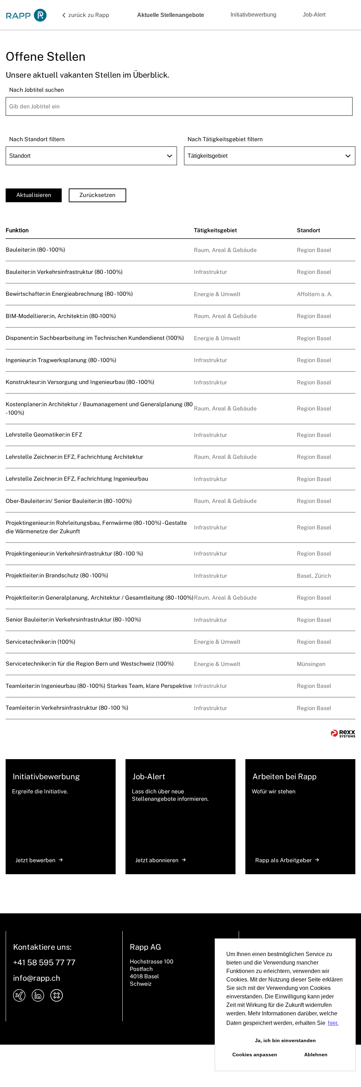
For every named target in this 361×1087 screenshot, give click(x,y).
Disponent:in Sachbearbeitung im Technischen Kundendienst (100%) (95, 338)
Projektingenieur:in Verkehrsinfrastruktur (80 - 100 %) (74, 553)
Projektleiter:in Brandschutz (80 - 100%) (57, 575)
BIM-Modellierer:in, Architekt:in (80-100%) (61, 316)
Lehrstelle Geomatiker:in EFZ (44, 434)
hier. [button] (333, 1023)
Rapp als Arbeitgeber (283, 860)
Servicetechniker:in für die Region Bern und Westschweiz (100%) (90, 663)
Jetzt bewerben (35, 860)
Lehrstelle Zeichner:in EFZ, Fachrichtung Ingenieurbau (77, 478)
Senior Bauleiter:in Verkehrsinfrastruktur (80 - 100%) (73, 619)
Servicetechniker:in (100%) (40, 641)
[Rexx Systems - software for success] (343, 733)
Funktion (17, 230)
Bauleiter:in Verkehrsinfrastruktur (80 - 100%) (64, 272)
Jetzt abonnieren (156, 860)
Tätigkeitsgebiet (215, 230)
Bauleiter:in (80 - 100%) (35, 249)
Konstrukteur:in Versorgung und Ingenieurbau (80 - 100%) (80, 382)
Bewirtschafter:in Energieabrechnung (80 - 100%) (69, 293)
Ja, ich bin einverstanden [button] (285, 1040)
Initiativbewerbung (253, 15)
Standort (308, 230)
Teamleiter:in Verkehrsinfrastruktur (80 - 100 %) (67, 707)
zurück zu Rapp (88, 15)
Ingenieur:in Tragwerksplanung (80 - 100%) (61, 360)
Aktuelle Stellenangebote (170, 15)
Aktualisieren (33, 195)
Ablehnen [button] (316, 1054)
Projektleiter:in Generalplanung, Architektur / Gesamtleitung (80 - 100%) (100, 597)
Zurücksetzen (97, 195)
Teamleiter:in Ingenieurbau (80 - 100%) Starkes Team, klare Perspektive (99, 686)
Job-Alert (314, 15)
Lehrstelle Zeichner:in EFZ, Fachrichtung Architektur (74, 457)
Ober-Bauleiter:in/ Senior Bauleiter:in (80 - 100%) (69, 501)
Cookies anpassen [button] (254, 1054)
